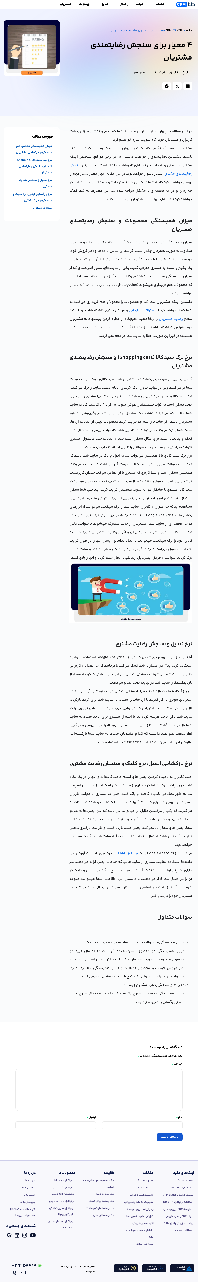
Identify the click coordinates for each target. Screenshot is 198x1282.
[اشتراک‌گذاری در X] (177, 86)
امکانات (148, 1173)
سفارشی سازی (145, 1244)
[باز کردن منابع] (98, 4)
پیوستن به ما (27, 1202)
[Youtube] (33, 1234)
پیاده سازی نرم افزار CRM (178, 1223)
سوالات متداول (42, 208)
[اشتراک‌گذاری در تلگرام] (166, 86)
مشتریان (29, 1195)
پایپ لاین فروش (144, 1188)
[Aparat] (9, 1234)
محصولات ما (66, 1173)
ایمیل (91, 1117)
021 (24, 1269)
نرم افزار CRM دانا (64, 1180)
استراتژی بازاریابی (142, 310)
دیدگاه (177, 1064)
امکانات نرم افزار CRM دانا (178, 1202)
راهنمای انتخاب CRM (181, 1188)
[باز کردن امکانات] (152, 4)
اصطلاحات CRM (184, 1230)
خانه (189, 30)
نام (179, 1117)
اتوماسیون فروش (143, 1223)
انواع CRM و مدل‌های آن (179, 1216)
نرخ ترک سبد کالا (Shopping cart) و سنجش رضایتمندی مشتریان (34, 166)
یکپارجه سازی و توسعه (140, 1209)
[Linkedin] (17, 1234)
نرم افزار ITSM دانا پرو (61, 1201)
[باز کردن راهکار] (117, 4)
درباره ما (30, 1173)
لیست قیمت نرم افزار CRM (178, 1195)
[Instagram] (24, 1234)
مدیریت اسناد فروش (141, 1195)
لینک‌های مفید (183, 1173)
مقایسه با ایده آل (103, 1215)
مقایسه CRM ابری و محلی (178, 1209)
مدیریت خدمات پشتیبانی (139, 1202)
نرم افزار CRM (128, 853)
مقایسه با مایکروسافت (100, 1208)
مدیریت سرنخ (146, 1180)
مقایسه (109, 1173)
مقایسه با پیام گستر (101, 1201)
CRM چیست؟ (185, 1180)
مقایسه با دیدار (104, 1194)
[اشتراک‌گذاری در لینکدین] (187, 86)
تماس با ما (28, 1188)
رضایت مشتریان (171, 319)
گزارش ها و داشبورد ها (140, 1216)
